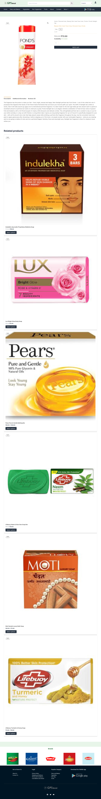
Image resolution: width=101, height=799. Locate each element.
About (52, 9)
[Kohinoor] (12, 759)
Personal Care (62, 21)
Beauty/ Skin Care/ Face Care (75, 21)
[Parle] (31, 759)
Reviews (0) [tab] (32, 98)
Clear (55, 31)
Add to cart (75, 47)
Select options (11, 232)
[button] (47, 23)
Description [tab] (7, 98)
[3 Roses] (50, 759)
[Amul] (88, 759)
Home (5, 9)
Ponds (86, 21)
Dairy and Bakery (15, 9)
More (65, 9)
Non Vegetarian (36, 9)
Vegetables (26, 9)
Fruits (45, 9)
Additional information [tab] (19, 98)
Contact (58, 9)
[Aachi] (69, 759)
